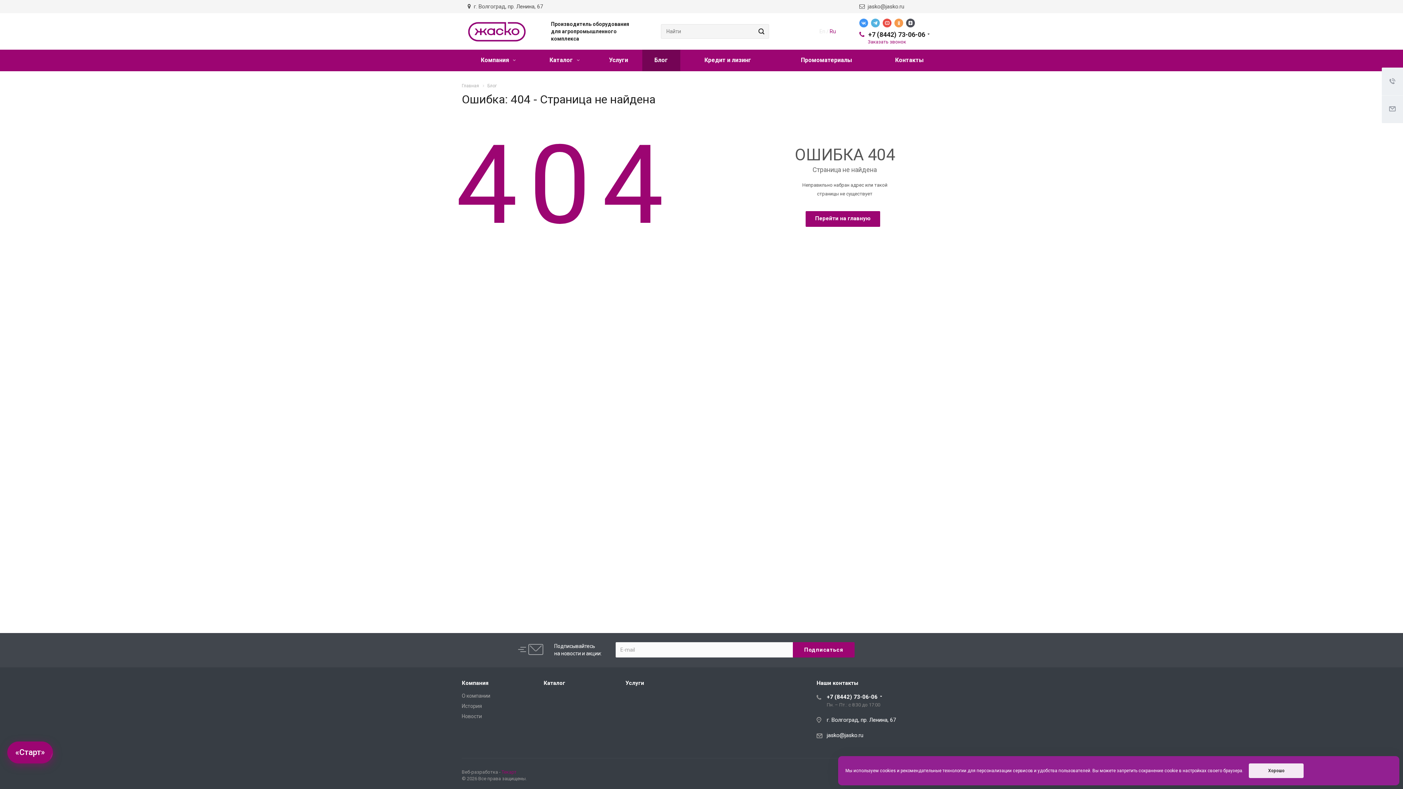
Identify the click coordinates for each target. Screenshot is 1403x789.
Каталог (562, 60)
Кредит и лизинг (727, 60)
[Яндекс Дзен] (910, 23)
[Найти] (760, 31)
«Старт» (30, 752)
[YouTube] (887, 23)
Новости (472, 716)
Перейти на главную (843, 218)
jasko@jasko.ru (884, 6)
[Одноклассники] (898, 23)
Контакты (909, 60)
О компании (476, 696)
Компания (495, 60)
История (472, 706)
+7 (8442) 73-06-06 (896, 34)
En (822, 31)
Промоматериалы (826, 60)
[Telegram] (875, 23)
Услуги (618, 60)
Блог (661, 60)
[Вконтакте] (863, 23)
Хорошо (1276, 770)
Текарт (509, 772)
